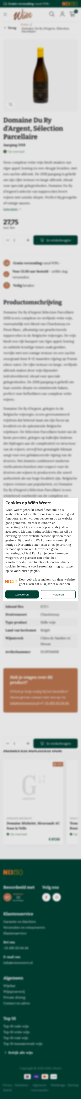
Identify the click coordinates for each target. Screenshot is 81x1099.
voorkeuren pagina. (27, 570)
